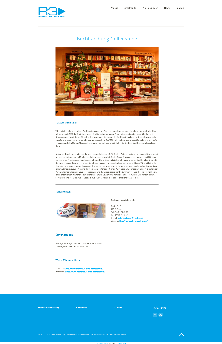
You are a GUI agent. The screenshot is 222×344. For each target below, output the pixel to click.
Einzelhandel (130, 8)
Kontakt (180, 8)
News (167, 8)
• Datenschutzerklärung (48, 307)
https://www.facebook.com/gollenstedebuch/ (83, 268)
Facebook (155, 315)
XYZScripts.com (121, 343)
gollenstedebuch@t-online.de (130, 218)
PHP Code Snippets (102, 343)
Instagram (160, 315)
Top (181, 334)
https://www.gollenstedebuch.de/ (133, 221)
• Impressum (81, 307)
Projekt (114, 8)
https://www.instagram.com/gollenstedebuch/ (85, 271)
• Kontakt (118, 307)
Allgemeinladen (150, 8)
